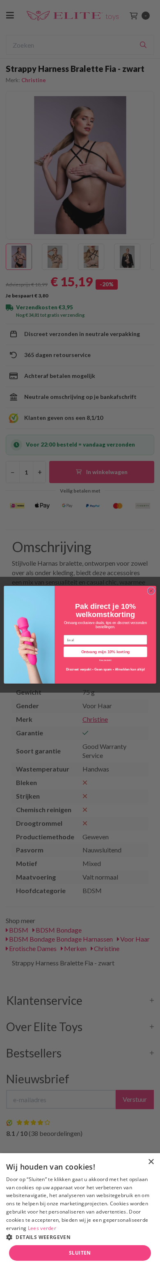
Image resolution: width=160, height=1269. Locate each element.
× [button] (151, 1162)
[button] (80, 1236)
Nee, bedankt (105, 660)
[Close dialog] (151, 590)
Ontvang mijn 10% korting (105, 651)
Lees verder (42, 1228)
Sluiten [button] (80, 1252)
